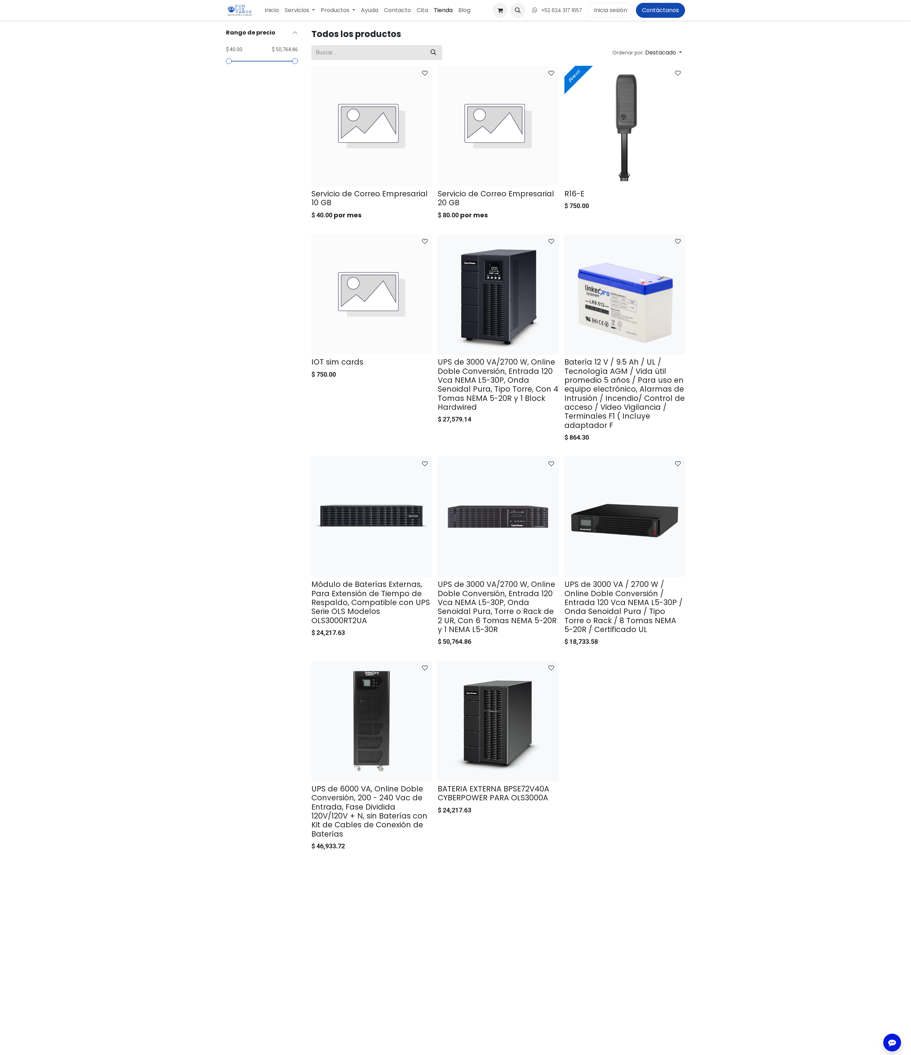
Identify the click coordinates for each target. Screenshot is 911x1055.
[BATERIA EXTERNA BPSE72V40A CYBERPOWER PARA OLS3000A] (498, 721)
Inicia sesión (610, 10)
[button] (517, 10)
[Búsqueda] (433, 52)
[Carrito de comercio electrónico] (500, 10)
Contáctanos (660, 10)
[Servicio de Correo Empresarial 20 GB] (498, 126)
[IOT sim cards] (371, 294)
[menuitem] (272, 10)
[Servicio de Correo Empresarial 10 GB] (371, 126)
